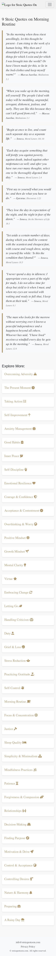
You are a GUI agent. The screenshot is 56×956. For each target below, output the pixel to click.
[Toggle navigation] (49, 4)
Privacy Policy (28, 946)
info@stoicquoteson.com (28, 942)
